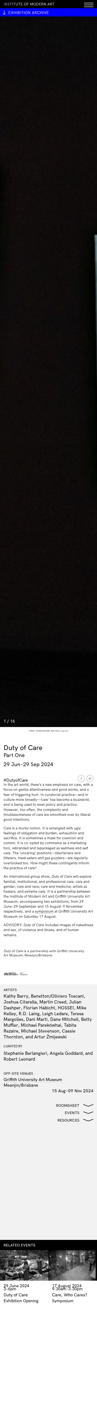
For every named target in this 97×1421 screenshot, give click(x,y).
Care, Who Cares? (69, 1295)
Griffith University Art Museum (33, 1079)
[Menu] (88, 4)
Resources (68, 1120)
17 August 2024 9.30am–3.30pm (67, 1287)
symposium (44, 911)
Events (72, 1112)
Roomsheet (67, 1105)
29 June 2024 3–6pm (16, 1287)
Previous (2, 18)
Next (95, 18)
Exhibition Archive (28, 12)
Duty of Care (16, 1295)
